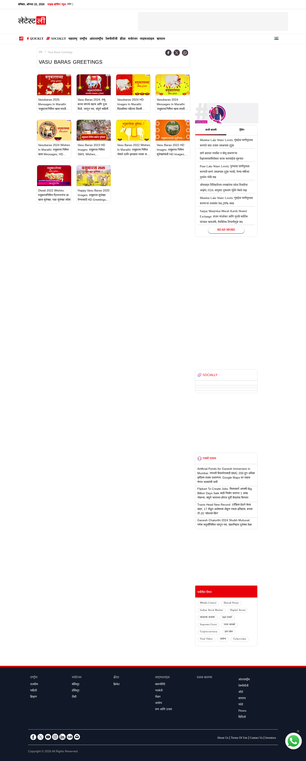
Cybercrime (239, 639)
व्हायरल (161, 39)
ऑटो (240, 692)
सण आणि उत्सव (163, 709)
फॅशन (157, 697)
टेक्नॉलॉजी (111, 39)
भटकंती (159, 691)
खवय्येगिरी (160, 684)
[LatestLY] (32, 21)
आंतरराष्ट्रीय (96, 39)
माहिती (33, 691)
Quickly (37, 39)
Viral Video (206, 639)
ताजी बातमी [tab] (210, 130)
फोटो (240, 705)
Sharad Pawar (231, 603)
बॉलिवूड (75, 684)
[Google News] (70, 737)
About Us (222, 738)
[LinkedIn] (62, 737)
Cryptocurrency (209, 632)
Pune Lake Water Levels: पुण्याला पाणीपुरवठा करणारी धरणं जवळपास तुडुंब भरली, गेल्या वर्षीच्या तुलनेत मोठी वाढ (224, 172)
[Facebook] (168, 53)
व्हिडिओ (242, 717)
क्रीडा (123, 39)
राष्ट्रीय (83, 39)
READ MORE (226, 230)
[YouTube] (48, 737)
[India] (276, 39)
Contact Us (256, 738)
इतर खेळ (229, 632)
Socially (58, 39)
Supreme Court (208, 625)
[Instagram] (55, 737)
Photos (242, 711)
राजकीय (34, 684)
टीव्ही (74, 697)
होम (40, 52)
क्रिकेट (116, 684)
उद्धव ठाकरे (227, 617)
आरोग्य (223, 639)
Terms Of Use (239, 738)
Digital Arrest (237, 610)
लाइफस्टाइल (147, 39)
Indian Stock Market (211, 610)
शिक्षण (33, 697)
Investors (270, 738)
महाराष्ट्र (72, 39)
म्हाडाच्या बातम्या (207, 617)
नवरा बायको (229, 625)
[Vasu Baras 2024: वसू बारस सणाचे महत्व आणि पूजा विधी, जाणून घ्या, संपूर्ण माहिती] (94, 84)
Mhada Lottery (208, 603)
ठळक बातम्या (204, 677)
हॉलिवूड (75, 691)
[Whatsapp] (185, 53)
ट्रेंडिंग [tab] (241, 130)
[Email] (77, 737)
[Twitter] (177, 53)
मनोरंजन (132, 39)
